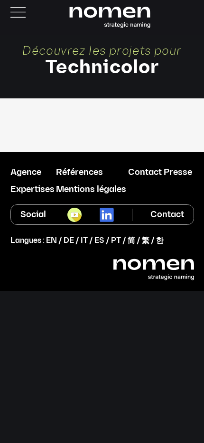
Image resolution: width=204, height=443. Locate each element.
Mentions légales (91, 189)
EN (51, 240)
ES (99, 240)
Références (79, 172)
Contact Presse (160, 172)
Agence (25, 172)
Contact (167, 215)
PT (116, 240)
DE (69, 240)
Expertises (32, 189)
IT (84, 240)
